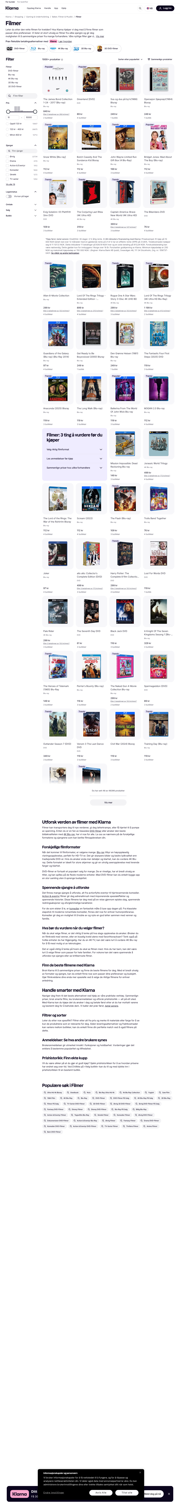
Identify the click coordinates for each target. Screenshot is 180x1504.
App (56, 8)
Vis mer (100, 36)
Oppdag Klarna (34, 8)
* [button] (56, 114)
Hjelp (63, 8)
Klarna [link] (8, 17)
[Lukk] (140, 1472)
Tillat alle (127, 1492)
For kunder (10, 2)
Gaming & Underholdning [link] (37, 17)
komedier (74, 908)
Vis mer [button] (108, 802)
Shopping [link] (19, 17)
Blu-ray (11, 75)
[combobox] (130, 59)
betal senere (111, 1005)
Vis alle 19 (10, 184)
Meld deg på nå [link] (152, 1493)
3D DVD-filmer (15, 86)
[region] (91, 1484)
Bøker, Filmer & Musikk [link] (62, 17)
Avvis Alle (100, 1492)
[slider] (8, 112)
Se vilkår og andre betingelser (65, 253)
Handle (47, 8)
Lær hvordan (65, 41)
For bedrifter (22, 2)
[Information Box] (62, 59)
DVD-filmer (13, 71)
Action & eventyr (51, 896)
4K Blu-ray (13, 78)
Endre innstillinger (53, 1492)
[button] (149, 8)
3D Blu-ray (13, 82)
